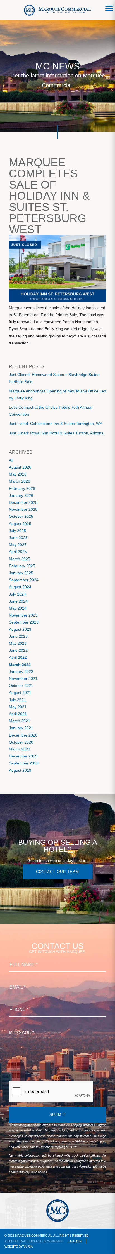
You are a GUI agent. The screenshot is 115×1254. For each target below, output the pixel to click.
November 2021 (23, 678)
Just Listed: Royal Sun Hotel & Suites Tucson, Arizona (56, 433)
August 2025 (20, 523)
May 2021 (18, 707)
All (11, 460)
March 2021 (19, 721)
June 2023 (18, 636)
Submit (57, 1114)
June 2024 (18, 601)
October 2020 (21, 742)
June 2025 (18, 537)
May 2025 (18, 544)
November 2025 (23, 509)
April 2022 (18, 657)
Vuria (28, 1246)
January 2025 (21, 573)
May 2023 (18, 643)
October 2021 (21, 685)
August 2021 (20, 692)
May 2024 (18, 608)
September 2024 (24, 580)
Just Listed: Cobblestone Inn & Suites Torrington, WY (55, 423)
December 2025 (23, 502)
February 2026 (22, 488)
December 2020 (23, 735)
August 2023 (20, 629)
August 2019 (20, 770)
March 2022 (20, 664)
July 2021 (17, 700)
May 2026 (18, 474)
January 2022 (21, 671)
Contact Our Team (57, 872)
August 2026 (20, 467)
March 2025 (19, 559)
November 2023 (23, 615)
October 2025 (21, 516)
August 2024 (20, 587)
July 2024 (17, 594)
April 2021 (18, 714)
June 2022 (18, 650)
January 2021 (21, 728)
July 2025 (17, 530)
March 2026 (19, 481)
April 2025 (18, 551)
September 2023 (24, 622)
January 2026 (21, 495)
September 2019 (24, 763)
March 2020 (19, 749)
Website (11, 1246)
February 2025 (22, 566)
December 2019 (23, 756)
